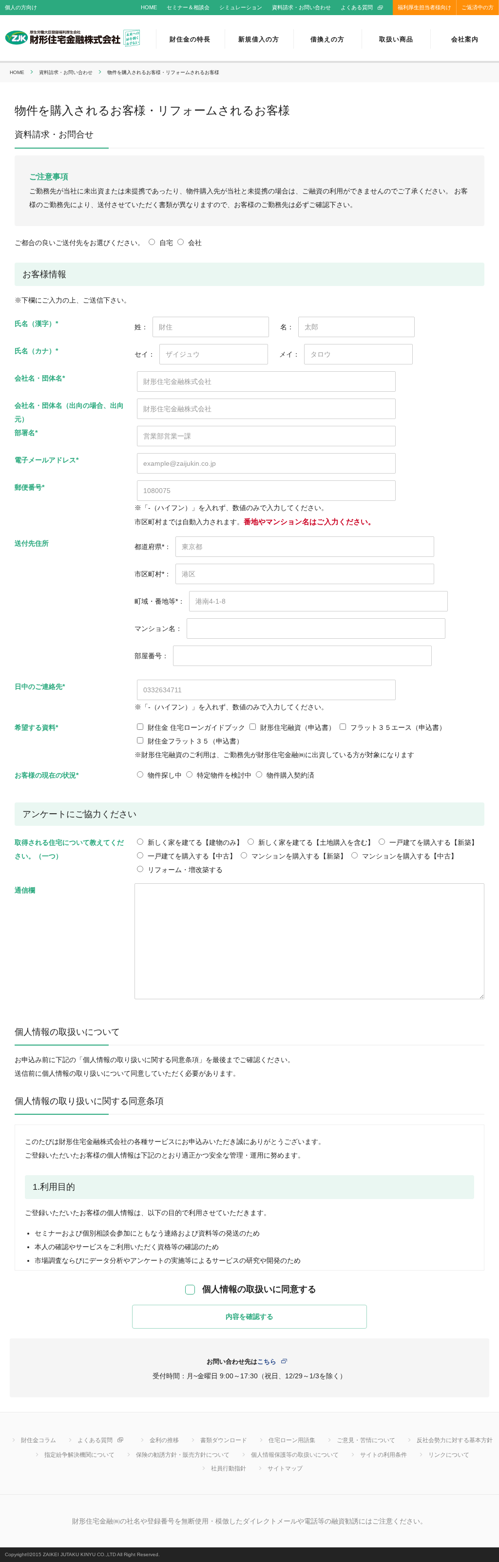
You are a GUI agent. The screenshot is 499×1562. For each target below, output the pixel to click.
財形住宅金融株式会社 (73, 39)
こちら (266, 1361)
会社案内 (465, 39)
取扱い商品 (396, 39)
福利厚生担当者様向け (424, 7)
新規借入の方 (258, 39)
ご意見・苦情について (366, 1440)
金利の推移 (164, 1440)
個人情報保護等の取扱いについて (295, 1454)
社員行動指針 (228, 1468)
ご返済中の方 (477, 7)
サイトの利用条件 (383, 1454)
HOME (149, 7)
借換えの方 (327, 39)
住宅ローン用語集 (292, 1440)
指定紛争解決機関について (79, 1454)
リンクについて (448, 1454)
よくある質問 (357, 7)
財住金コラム (38, 1440)
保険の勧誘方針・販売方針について (183, 1454)
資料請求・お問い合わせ (301, 7)
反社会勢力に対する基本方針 (455, 1440)
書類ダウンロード (223, 1440)
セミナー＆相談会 (188, 7)
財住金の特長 (190, 39)
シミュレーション (240, 7)
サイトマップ (285, 1468)
